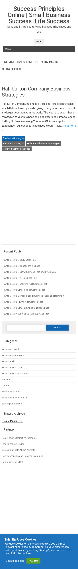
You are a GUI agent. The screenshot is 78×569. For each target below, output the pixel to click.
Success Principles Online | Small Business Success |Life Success (39, 15)
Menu (39, 41)
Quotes (5, 385)
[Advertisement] (39, 204)
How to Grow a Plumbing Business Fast (22, 301)
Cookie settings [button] (14, 560)
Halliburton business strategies (43, 143)
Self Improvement (11, 391)
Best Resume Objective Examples (19, 438)
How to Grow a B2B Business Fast (19, 278)
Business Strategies (13, 138)
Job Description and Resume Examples (22, 456)
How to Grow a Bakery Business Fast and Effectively (29, 272)
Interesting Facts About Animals (18, 450)
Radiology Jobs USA (12, 462)
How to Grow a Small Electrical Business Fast (25, 307)
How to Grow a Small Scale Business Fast (23, 289)
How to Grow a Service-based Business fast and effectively (33, 295)
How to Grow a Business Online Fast (21, 266)
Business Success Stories (15, 373)
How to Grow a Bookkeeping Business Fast (24, 284)
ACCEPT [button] (33, 560)
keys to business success (16, 148)
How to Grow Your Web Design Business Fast (25, 314)
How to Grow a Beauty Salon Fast (19, 260)
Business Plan (9, 361)
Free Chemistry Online (13, 444)
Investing (6, 379)
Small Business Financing (15, 397)
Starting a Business (12, 403)
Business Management (14, 355)
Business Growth (11, 349)
